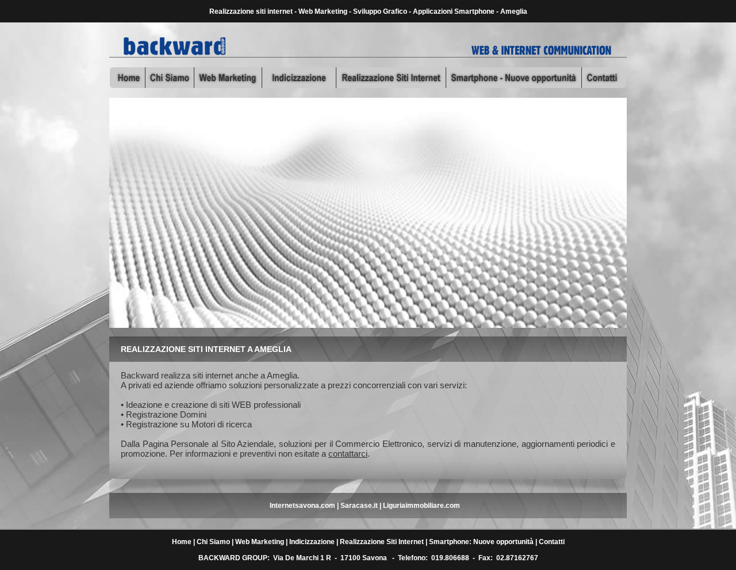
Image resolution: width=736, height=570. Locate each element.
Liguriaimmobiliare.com (421, 506)
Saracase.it (359, 506)
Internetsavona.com (302, 506)
